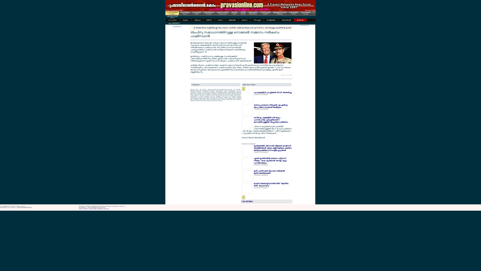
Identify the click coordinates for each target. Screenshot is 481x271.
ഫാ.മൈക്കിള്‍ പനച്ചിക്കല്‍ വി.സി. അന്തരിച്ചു (273, 92)
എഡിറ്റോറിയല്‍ (172, 16)
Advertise (85, 208)
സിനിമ (243, 12)
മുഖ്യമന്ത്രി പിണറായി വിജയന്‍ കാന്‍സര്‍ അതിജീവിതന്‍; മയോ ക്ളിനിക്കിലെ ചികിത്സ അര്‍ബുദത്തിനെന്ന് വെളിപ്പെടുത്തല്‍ (273, 148)
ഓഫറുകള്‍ (197, 12)
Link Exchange (93, 208)
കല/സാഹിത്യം (222, 12)
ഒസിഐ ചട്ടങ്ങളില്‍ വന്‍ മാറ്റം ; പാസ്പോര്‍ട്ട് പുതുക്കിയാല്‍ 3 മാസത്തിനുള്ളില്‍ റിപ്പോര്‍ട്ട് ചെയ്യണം (271, 119)
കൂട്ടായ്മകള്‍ (253, 12)
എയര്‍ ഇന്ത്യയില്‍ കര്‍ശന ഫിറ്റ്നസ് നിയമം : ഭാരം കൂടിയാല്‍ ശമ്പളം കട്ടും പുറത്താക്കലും (270, 160)
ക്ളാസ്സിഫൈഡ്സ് (279, 12)
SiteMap (100, 208)
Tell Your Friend (310, 10)
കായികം (234, 12)
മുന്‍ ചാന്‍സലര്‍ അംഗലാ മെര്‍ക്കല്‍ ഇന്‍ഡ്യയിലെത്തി (269, 172)
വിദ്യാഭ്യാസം (209, 12)
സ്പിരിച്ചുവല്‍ (265, 12)
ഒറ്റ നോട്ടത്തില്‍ (172, 12)
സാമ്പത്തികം (185, 12)
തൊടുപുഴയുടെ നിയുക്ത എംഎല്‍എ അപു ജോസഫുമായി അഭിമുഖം (270, 106)
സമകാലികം (293, 12)
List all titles (247, 201)
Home (80, 208)
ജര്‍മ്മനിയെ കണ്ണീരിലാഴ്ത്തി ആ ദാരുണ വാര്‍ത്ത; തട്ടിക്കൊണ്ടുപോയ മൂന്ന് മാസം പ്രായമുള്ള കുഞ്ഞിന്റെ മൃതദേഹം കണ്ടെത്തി (250, 28)
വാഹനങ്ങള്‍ (305, 12)
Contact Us (106, 208)
